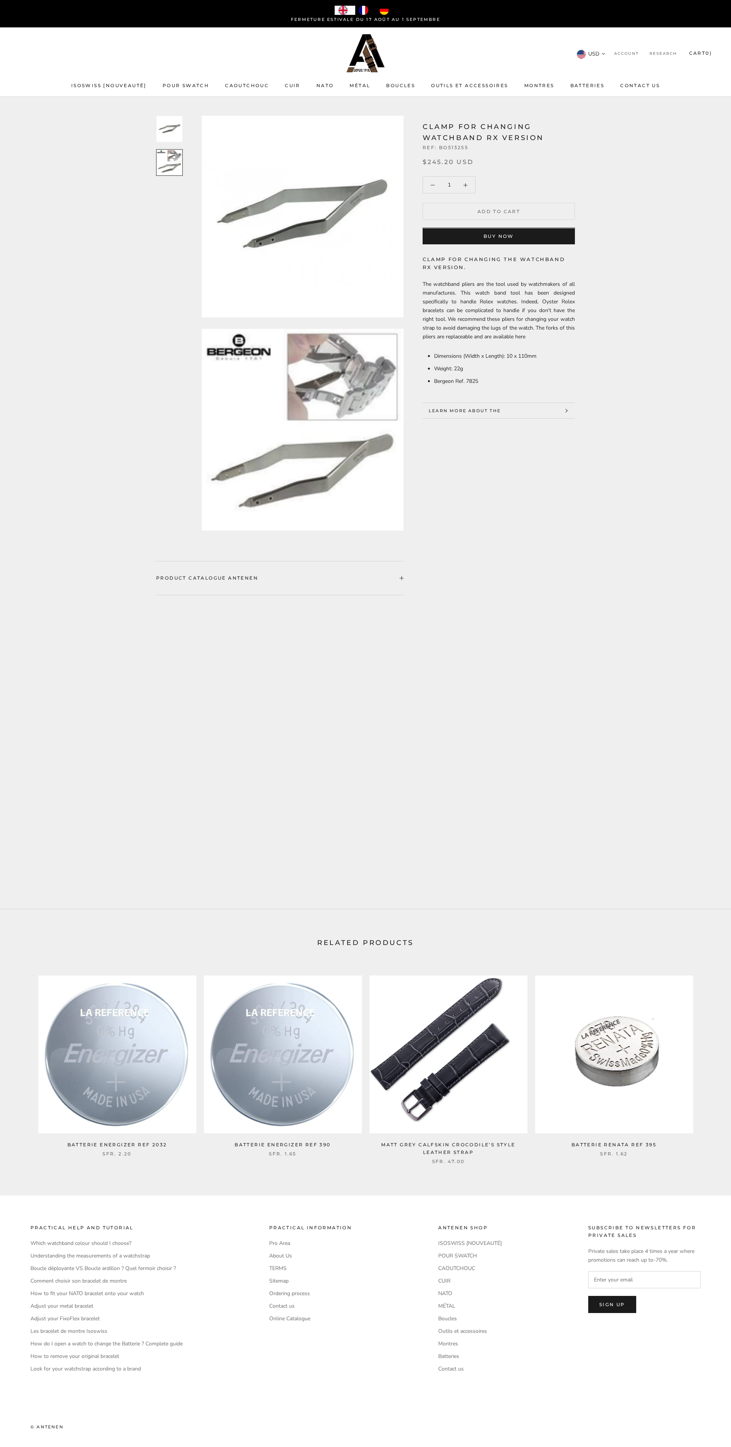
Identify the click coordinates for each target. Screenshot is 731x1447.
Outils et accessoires (469, 85)
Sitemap (279, 1280)
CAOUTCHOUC (247, 85)
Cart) (700, 53)
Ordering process (289, 1293)
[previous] (23, 1061)
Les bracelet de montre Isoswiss (68, 1331)
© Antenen (47, 1426)
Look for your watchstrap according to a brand (85, 1368)
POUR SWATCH (186, 85)
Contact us (640, 85)
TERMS (278, 1268)
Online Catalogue (289, 1318)
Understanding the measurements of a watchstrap (90, 1255)
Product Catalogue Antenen (207, 578)
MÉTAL (360, 85)
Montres (539, 85)
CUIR (292, 85)
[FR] (365, 10)
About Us (280, 1255)
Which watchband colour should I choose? (80, 1243)
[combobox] (345, 10)
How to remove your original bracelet (74, 1356)
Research (663, 53)
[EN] (345, 10)
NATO (325, 85)
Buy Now (499, 236)
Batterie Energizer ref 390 (282, 1144)
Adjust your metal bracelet (61, 1306)
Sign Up (612, 1304)
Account (626, 53)
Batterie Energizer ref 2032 (117, 1144)
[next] (707, 1061)
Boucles (400, 85)
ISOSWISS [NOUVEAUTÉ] (109, 85)
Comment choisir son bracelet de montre (78, 1280)
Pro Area (279, 1243)
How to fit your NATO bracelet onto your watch (87, 1293)
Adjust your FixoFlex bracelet (65, 1318)
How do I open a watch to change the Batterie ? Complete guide (106, 1343)
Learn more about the (465, 410)
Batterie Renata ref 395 (613, 1144)
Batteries (587, 85)
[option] (365, 10)
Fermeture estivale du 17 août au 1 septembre (365, 19)
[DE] (386, 10)
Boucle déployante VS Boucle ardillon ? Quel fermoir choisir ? (103, 1268)
